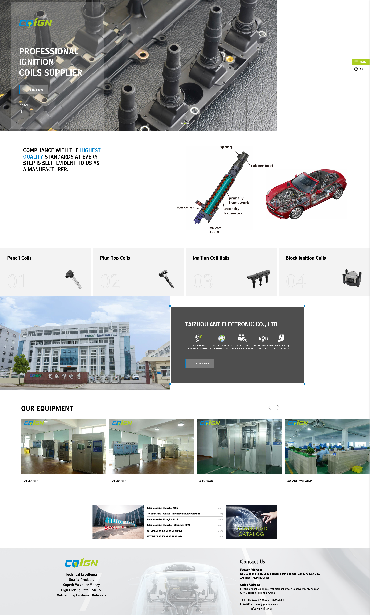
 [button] (270, 407)
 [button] (278, 407)
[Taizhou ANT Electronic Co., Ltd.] (81, 563)
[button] (182, 123)
